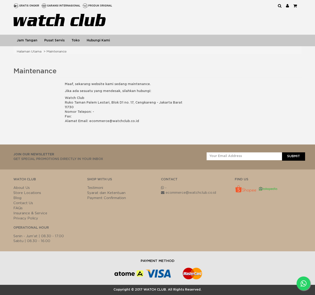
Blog (17, 198)
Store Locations (27, 193)
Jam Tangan (27, 40)
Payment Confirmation (106, 198)
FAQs (18, 208)
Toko (75, 40)
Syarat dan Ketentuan (106, 193)
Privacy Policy (25, 218)
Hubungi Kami (98, 40)
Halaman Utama (29, 51)
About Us (21, 188)
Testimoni (95, 188)
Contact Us (23, 203)
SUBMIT (293, 156)
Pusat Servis (54, 40)
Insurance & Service (30, 213)
